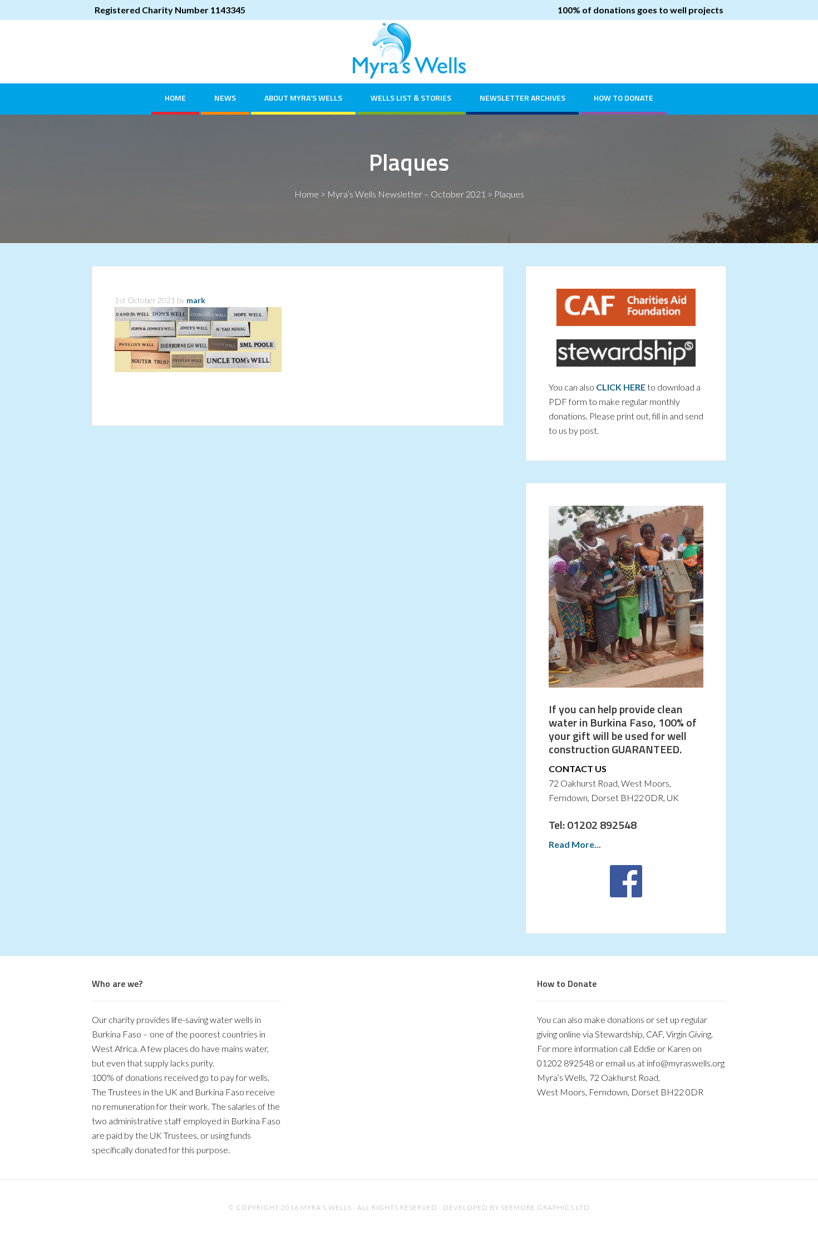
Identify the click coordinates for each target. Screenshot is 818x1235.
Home (306, 194)
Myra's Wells (409, 50)
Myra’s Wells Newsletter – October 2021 (406, 194)
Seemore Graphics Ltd (545, 1207)
